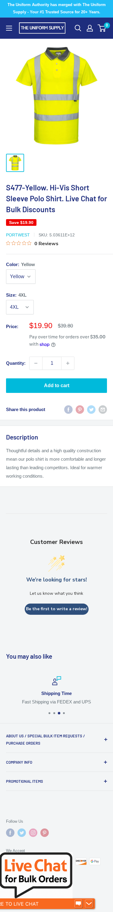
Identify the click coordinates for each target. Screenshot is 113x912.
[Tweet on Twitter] (91, 409)
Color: (20, 264)
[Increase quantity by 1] (67, 363)
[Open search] (78, 28)
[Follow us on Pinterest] (44, 832)
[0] (102, 28)
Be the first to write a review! (56, 609)
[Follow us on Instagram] (33, 832)
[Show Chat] (78, 904)
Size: (16, 295)
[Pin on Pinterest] (80, 409)
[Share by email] (103, 409)
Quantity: (16, 363)
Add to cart (56, 385)
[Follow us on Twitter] (21, 832)
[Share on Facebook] (68, 409)
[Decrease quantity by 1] (36, 363)
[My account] (90, 28)
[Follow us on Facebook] (10, 832)
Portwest (18, 234)
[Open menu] (9, 28)
